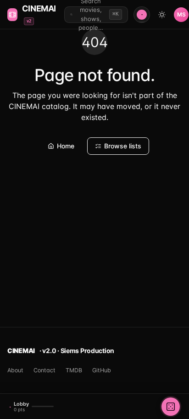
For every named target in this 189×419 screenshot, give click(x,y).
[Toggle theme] (162, 14)
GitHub (101, 370)
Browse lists (122, 146)
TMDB (74, 370)
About (15, 370)
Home (65, 146)
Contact (44, 370)
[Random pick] (170, 406)
